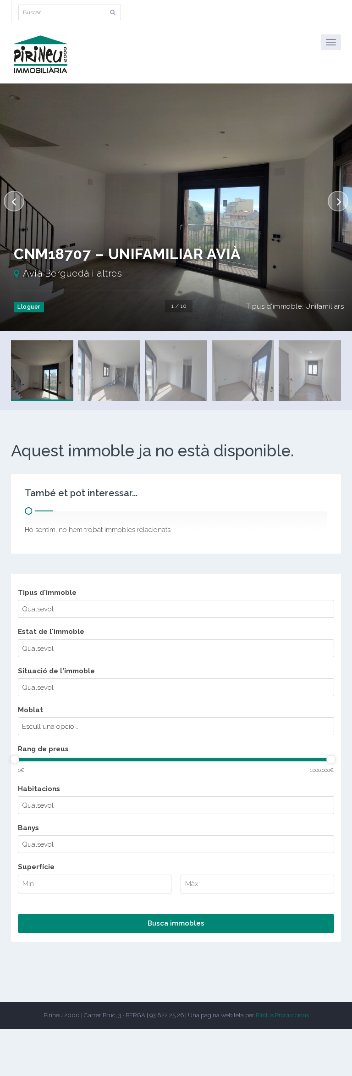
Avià (32, 273)
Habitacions (39, 789)
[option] (176, 207)
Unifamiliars (324, 306)
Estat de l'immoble (51, 631)
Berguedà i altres (83, 273)
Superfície (36, 867)
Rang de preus (43, 749)
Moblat (30, 710)
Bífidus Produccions (282, 1015)
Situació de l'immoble (56, 671)
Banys (28, 828)
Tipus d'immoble (47, 592)
